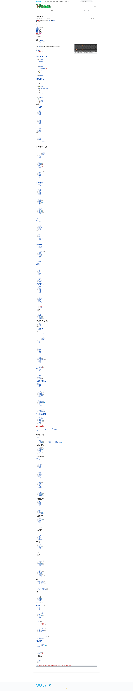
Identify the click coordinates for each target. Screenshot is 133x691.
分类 (37, 665)
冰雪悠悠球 (40, 298)
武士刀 (39, 166)
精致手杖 (39, 185)
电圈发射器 (40, 420)
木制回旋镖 (41, 59)
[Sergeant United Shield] (39, 88)
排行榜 (51, 1)
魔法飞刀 (39, 477)
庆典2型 (39, 422)
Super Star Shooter (58, 442)
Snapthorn (40, 595)
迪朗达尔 (39, 598)
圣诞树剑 (39, 205)
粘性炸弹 (43, 644)
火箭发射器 (40, 417)
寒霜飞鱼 (39, 617)
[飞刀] (39, 81)
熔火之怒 (39, 356)
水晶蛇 (39, 482)
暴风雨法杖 (40, 572)
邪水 (43, 623)
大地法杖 (39, 538)
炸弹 (39, 646)
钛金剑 (39, 139)
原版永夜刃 (40, 208)
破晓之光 (39, 317)
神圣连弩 (39, 376)
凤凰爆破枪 (40, 393)
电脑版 (38, 20)
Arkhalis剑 (40, 171)
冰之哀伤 (39, 325)
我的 (68, 1)
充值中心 (65, 1)
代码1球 (39, 291)
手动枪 (37, 383)
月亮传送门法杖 (41, 583)
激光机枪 (39, 492)
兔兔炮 (39, 660)
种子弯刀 (39, 194)
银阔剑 (39, 124)
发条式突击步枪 (41, 401)
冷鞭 (39, 597)
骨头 (39, 629)
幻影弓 (39, 366)
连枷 (38, 264)
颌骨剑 (39, 161)
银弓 (39, 346)
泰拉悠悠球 (40, 307)
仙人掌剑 (39, 156)
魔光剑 (39, 129)
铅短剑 (39, 113)
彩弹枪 (39, 449)
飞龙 (39, 203)
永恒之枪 (39, 228)
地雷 (39, 661)
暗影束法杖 (40, 539)
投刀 (39, 614)
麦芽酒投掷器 (40, 638)
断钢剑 (39, 193)
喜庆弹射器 (40, 421)
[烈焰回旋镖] (38, 75)
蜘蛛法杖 (39, 563)
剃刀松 (39, 486)
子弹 (45, 429)
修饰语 (40, 46)
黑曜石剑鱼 (40, 239)
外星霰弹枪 (40, 409)
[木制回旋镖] (38, 59)
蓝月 (39, 271)
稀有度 (37, 31)
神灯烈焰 (39, 527)
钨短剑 (39, 115)
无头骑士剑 (40, 204)
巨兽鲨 (39, 403)
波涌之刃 (39, 210)
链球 (39, 269)
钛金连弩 (39, 375)
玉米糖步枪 (48, 430)
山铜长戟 (39, 225)
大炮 (39, 659)
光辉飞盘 (41, 86)
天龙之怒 (39, 316)
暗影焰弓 (39, 361)
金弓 (39, 348)
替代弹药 (40, 426)
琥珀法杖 (39, 464)
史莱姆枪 (39, 448)
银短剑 (39, 114)
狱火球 (39, 297)
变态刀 (39, 202)
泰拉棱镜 (39, 573)
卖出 (37, 32)
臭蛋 (39, 608)
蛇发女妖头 (40, 519)
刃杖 (39, 562)
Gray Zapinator (40, 468)
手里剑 (39, 609)
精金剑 (39, 138)
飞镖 (38, 437)
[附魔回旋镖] (38, 61)
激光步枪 (39, 476)
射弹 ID (41, 42)
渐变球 (39, 300)
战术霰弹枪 (40, 405)
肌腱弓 (39, 352)
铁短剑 (39, 112)
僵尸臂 (39, 157)
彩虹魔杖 (39, 547)
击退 (37, 27)
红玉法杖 (39, 465)
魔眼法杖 (39, 565)
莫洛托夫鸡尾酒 (41, 630)
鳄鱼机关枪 (40, 402)
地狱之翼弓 (40, 353)
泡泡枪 (39, 491)
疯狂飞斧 (41, 93)
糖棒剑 (39, 164)
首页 (48, 1)
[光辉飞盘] (39, 86)
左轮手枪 (39, 392)
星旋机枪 (39, 410)
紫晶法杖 (39, 459)
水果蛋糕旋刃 (42, 68)
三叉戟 (39, 233)
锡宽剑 (39, 121)
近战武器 (41, 97)
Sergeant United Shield (44, 88)
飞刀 (40, 81)
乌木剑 (43, 153)
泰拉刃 (39, 209)
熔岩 (39, 663)
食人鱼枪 (39, 451)
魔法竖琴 (39, 537)
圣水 (39, 625)
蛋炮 (39, 397)
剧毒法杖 (39, 485)
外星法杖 (39, 574)
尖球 (39, 616)
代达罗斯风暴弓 (41, 359)
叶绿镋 (39, 229)
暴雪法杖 (39, 549)
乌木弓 (43, 337)
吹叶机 (39, 483)
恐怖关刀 (39, 238)
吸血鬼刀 (39, 315)
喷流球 (39, 293)
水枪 (39, 447)
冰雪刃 (39, 167)
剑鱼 (39, 235)
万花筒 (39, 600)
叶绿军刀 (43, 141)
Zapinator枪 (40, 496)
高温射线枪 (40, 487)
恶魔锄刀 (39, 475)
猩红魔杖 (39, 503)
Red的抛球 (40, 302)
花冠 (39, 279)
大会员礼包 (60, 1)
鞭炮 (39, 596)
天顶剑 (39, 213)
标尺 (39, 158)
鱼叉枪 (39, 450)
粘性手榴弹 (45, 633)
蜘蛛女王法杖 (40, 581)
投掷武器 (40, 605)
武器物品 (49, 665)
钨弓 (39, 347)
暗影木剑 (43, 154)
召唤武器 (41, 101)
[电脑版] (36, 20)
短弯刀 (39, 191)
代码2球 (39, 299)
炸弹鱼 (39, 652)
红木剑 (43, 152)
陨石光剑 (39, 172)
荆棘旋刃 (39, 253)
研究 (37, 33)
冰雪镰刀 (39, 190)
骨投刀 (43, 612)
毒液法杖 (39, 488)
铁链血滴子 (40, 275)
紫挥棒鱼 (39, 174)
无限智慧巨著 (40, 513)
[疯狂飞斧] (39, 93)
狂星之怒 (39, 211)
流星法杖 (39, 546)
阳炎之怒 (39, 273)
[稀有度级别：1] (40, 31)
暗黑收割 (39, 599)
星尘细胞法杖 (40, 575)
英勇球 (39, 292)
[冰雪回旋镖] (38, 66)
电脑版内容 (45, 665)
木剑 (39, 155)
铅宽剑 (39, 123)
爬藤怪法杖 (40, 505)
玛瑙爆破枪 (40, 394)
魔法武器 (41, 100)
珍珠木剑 (39, 184)
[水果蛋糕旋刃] (39, 68)
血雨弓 (39, 350)
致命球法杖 (40, 571)
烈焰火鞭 (39, 545)
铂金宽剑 (39, 128)
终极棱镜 (39, 494)
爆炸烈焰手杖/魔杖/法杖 (42, 588)
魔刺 (39, 501)
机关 (39, 662)
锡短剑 (39, 111)
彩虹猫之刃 (40, 212)
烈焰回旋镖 (41, 75)
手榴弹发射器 (40, 418)
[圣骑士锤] (39, 90)
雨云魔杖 (39, 504)
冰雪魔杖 (39, 472)
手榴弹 (39, 637)
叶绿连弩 (39, 377)
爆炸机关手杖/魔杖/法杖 (42, 587)
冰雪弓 (39, 360)
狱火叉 (39, 511)
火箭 (52, 428)
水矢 (39, 531)
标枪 (39, 621)
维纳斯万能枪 (40, 395)
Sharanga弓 (40, 367)
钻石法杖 (39, 466)
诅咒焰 (39, 535)
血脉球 (39, 289)
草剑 (39, 177)
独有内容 (40, 665)
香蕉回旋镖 (40, 257)
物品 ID (41, 41)
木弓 (39, 340)
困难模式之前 (42, 56)
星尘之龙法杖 (40, 576)
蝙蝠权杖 (39, 521)
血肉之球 (39, 270)
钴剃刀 (39, 221)
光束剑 (39, 195)
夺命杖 (39, 548)
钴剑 (39, 133)
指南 (52, 10)
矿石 (38, 107)
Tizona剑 (39, 214)
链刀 (39, 265)
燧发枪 (39, 384)
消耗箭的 (40, 329)
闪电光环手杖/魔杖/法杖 (42, 589)
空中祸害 (39, 362)
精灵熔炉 (49, 442)
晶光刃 (39, 189)
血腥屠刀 (39, 130)
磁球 (39, 509)
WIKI (57, 1)
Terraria (45, 10)
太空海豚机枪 (40, 411)
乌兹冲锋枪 (40, 406)
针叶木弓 (43, 333)
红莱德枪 (39, 391)
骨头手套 (43, 628)
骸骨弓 (39, 357)
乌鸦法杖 (39, 570)
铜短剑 (39, 110)
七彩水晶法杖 (40, 584)
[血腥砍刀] (39, 70)
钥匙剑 (39, 201)
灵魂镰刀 (39, 324)
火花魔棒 (39, 467)
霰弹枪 (39, 388)
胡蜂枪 (39, 520)
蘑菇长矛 (39, 237)
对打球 (39, 287)
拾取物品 (55, 665)
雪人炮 (39, 419)
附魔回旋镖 (41, 61)
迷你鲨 (39, 400)
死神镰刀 (39, 199)
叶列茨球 (39, 301)
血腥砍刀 (41, 70)
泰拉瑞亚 (53, 20)
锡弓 (39, 342)
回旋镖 (37, 53)
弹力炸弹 (43, 645)
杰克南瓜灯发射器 (57, 430)
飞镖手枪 (40, 441)
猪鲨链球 (39, 281)
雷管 (39, 651)
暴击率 (37, 28)
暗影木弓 (43, 338)
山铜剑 (39, 137)
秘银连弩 (39, 371)
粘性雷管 (43, 648)
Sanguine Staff (40, 564)
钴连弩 (39, 369)
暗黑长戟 (39, 236)
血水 (43, 624)
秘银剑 (39, 136)
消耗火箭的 (41, 414)
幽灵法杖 (39, 523)
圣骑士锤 (41, 90)
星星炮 (56, 441)
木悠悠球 (39, 286)
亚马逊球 (39, 290)
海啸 (39, 363)
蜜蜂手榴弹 (40, 631)
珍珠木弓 (43, 339)
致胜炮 (39, 274)
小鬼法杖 (39, 561)
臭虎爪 (39, 200)
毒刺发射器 (55, 429)
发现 (54, 1)
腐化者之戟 (40, 314)
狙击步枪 (39, 396)
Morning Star (40, 601)
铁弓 (39, 343)
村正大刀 (39, 168)
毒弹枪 (39, 452)
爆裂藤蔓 (39, 502)
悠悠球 (39, 284)
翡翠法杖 (39, 463)
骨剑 (39, 165)
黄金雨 (39, 473)
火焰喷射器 (49, 441)
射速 (37, 30)
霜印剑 (39, 192)
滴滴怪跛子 (40, 278)
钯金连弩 (39, 370)
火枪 (39, 404)
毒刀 (43, 613)
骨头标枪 (45, 620)
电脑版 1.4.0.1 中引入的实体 (66, 665)
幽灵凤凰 (39, 358)
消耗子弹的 (41, 381)
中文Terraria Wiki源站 (71, 14)
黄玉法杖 (39, 460)
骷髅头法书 (40, 474)
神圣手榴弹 (40, 653)
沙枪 (55, 440)
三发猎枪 (39, 385)
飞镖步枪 (40, 442)
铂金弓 (39, 349)
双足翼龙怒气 (40, 495)
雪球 (39, 607)
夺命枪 (39, 386)
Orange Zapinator (41, 478)
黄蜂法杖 (39, 560)
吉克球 (39, 296)
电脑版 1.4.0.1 (40, 51)
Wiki (39, 10)
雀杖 (39, 556)
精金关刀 (39, 226)
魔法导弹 (39, 544)
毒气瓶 (39, 512)
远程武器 (40, 98)
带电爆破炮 (40, 493)
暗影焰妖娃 (40, 481)
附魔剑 (39, 175)
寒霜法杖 (39, 484)
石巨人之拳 (40, 280)
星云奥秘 (39, 526)
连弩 (37, 368)
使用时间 (37, 29)
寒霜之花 (39, 536)
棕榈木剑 (43, 151)
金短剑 (39, 116)
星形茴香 (39, 615)
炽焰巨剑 (39, 131)
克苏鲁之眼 (40, 306)
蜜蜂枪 (39, 518)
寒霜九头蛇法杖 (41, 582)
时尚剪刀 (39, 163)
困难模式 (40, 79)
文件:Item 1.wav (40, 40)
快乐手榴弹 (45, 636)
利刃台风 (39, 522)
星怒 (39, 173)
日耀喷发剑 (40, 318)
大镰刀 (39, 323)
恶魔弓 (39, 351)
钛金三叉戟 (40, 227)
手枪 (39, 387)
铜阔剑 (39, 120)
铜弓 (39, 341)
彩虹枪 (39, 510)
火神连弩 (39, 378)
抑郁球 (39, 288)
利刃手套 (39, 162)
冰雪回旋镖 (41, 66)
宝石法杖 (37, 458)
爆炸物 (39, 641)
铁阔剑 (39, 122)
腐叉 (39, 234)
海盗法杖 (39, 566)
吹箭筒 (40, 440)
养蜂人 (39, 176)
